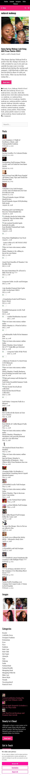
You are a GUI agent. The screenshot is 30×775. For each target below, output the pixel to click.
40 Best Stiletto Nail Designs (17, 505)
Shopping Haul (7, 670)
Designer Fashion (8, 638)
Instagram (18, 1)
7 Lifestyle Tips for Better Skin (12, 218)
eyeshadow (5, 99)
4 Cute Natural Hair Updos (16, 500)
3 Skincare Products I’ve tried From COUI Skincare (14, 362)
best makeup (11, 91)
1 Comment (7, 116)
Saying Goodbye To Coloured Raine (14, 153)
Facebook (12, 1)
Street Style (6, 677)
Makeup (14, 88)
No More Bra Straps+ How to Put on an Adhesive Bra (14, 527)
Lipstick (23, 99)
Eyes (9, 88)
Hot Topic (5, 654)
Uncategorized (7, 682)
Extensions (6, 640)
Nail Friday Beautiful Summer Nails (14, 382)
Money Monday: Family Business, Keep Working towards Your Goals (14, 372)
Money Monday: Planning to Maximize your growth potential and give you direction (13, 436)
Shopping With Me (8, 673)
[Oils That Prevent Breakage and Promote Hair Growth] (3, 710)
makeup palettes (15, 101)
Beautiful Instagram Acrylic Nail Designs (13, 311)
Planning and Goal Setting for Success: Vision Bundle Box (12, 211)
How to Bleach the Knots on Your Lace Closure (13, 414)
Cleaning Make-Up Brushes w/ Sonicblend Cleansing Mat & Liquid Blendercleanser (15, 473)
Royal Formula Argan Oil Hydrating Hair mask (14, 202)
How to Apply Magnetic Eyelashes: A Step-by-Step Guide (14, 706)
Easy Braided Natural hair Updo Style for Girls (13, 228)
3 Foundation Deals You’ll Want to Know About (14, 300)
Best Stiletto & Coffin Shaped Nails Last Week (14, 425)
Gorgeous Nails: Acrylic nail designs (15, 281)
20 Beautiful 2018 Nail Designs (12, 548)
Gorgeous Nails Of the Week (17, 352)
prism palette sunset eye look (15, 112)
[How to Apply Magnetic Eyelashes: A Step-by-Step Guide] (3, 703)
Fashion (5, 647)
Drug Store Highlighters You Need (14, 238)
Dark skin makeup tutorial (19, 95)
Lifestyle (5, 656)
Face (4, 645)
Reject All (15, 772)
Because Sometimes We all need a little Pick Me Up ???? (14, 272)
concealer (14, 93)
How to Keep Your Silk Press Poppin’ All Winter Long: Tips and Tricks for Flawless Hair (14, 177)
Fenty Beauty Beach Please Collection (11, 392)
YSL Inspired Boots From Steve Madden (13, 449)
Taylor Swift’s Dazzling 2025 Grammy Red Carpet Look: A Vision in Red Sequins (14, 584)
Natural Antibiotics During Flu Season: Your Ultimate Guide (13, 699)
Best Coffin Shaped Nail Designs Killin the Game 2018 (13, 516)
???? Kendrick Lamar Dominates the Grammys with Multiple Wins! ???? (15, 559)
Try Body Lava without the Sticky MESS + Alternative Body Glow (13, 538)
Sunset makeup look (19, 114)
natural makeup (13, 107)
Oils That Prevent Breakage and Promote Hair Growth (13, 714)
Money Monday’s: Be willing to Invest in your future (12, 252)
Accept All (15, 764)
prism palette (11, 110)
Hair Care (5, 649)
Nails (4, 663)
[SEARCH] (25, 8)
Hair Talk (5, 652)
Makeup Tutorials (13, 103)
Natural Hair (6, 666)
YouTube (6, 1)
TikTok (24, 1)
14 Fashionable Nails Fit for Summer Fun (15, 335)
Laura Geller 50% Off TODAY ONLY (15, 242)
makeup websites (12, 105)
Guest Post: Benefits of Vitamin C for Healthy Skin (15, 263)
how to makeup (14, 99)
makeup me (5, 101)
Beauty (5, 88)
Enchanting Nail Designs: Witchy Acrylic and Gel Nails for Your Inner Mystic (14, 164)
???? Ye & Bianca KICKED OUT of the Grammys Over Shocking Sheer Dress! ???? (14, 571)
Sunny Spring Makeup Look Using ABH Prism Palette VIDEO (13, 49)
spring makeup (6, 114)
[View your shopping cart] (28, 8)
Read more (7, 82)
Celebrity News (7, 635)
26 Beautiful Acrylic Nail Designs (13, 484)
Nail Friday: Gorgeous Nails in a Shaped (13, 402)
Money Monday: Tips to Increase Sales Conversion (13, 494)
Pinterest (15, 4)
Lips (3, 659)
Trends (4, 680)
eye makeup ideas (16, 97)
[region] (15, 762)
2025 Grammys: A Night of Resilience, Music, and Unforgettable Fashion (11, 142)
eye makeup (5, 97)
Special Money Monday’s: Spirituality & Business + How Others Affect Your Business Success (14, 460)
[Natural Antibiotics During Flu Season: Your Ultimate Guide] (3, 695)
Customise (15, 768)
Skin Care (5, 675)
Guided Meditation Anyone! (17, 317)
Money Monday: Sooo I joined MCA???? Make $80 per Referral (13, 346)
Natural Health (7, 668)
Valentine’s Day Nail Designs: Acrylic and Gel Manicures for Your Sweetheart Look (14, 191)
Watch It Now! (22, 88)
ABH (4, 91)
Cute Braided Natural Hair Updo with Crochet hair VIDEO (13, 289)
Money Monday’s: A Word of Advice (14, 325)
